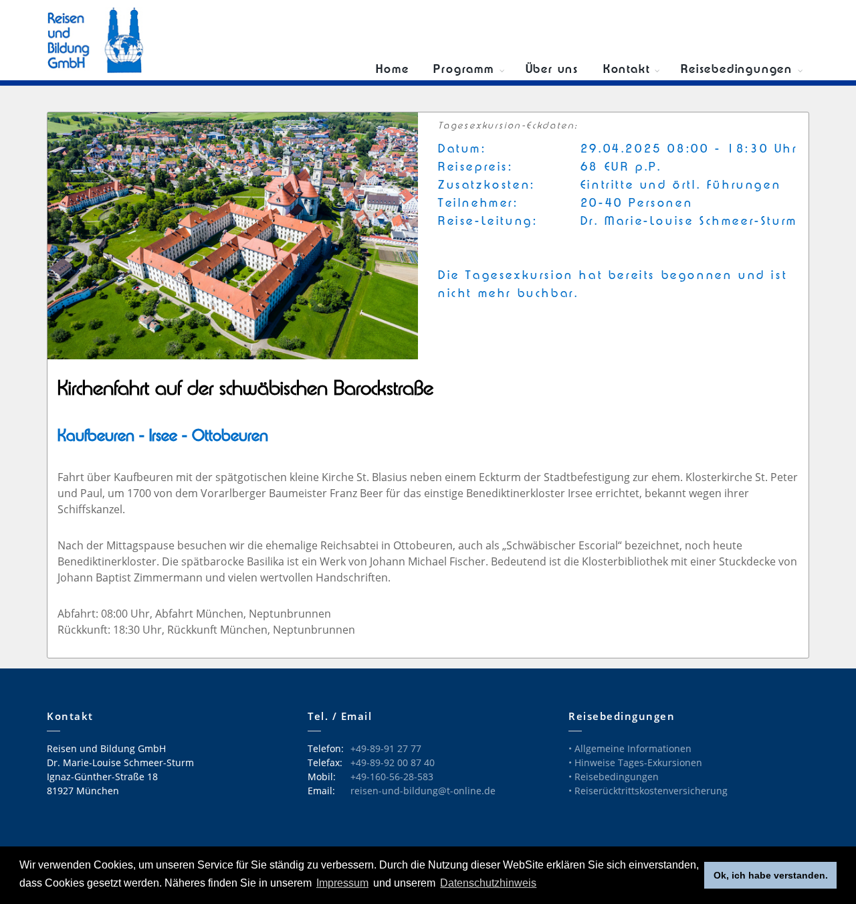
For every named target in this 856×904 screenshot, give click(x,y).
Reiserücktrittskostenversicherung (651, 790)
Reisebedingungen (736, 70)
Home (392, 70)
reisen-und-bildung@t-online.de (423, 790)
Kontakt (626, 70)
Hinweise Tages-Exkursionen (638, 762)
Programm (463, 70)
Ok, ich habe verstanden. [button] (771, 875)
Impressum (342, 883)
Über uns (552, 70)
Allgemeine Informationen (632, 748)
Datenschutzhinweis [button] (488, 883)
